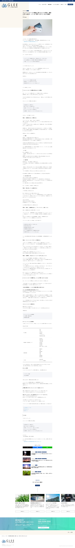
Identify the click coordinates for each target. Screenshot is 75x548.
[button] (57, 491)
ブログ (36, 458)
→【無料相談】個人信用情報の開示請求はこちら (30, 41)
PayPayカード (26, 409)
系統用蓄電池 (39, 458)
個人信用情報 (24, 17)
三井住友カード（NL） (28, 407)
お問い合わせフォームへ (44, 527)
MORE (22, 511)
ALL (37, 485)
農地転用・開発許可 (44, 458)
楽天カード (26, 410)
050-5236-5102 (44, 521)
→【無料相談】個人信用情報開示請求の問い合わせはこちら (32, 441)
